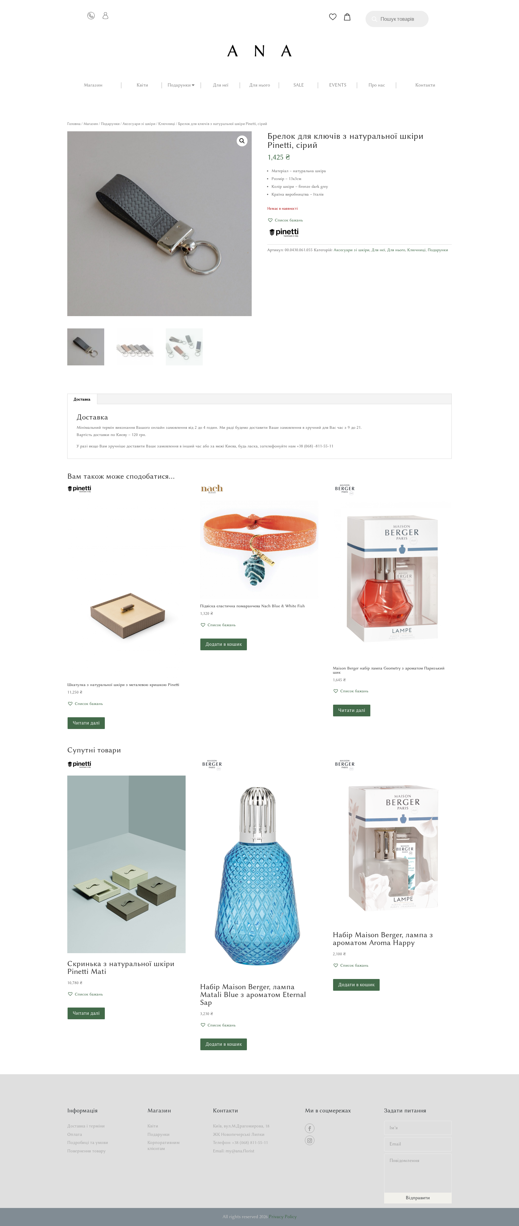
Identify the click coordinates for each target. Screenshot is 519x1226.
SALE (298, 85)
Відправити (418, 1197)
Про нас (377, 85)
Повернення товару (86, 1151)
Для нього (259, 85)
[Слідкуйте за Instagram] (309, 1140)
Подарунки (179, 85)
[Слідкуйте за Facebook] (309, 1128)
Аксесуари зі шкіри (139, 123)
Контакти (425, 85)
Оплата (74, 1134)
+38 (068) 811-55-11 (250, 1142)
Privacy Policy (283, 1216)
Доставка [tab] (82, 399)
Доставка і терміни (86, 1126)
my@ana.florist (240, 1151)
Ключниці (166, 123)
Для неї (220, 85)
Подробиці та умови (87, 1142)
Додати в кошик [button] (223, 644)
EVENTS (337, 85)
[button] (242, 141)
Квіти (142, 85)
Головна (73, 123)
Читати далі (86, 723)
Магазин (93, 85)
